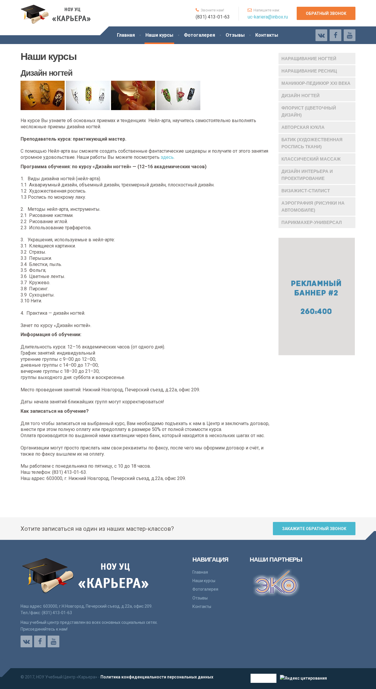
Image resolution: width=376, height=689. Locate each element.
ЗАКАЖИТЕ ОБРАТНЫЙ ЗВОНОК (314, 528)
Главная (126, 35)
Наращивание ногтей (308, 58)
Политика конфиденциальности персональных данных (156, 677)
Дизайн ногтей (300, 95)
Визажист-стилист (305, 190)
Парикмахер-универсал (311, 222)
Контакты (266, 35)
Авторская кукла (303, 127)
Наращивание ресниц (309, 70)
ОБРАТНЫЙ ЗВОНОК (326, 13)
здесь (167, 157)
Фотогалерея (199, 35)
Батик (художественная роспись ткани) (312, 143)
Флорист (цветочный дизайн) (308, 111)
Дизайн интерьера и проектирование (307, 175)
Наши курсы (159, 35)
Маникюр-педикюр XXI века (315, 83)
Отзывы (235, 35)
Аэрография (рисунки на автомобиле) (313, 207)
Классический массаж (311, 158)
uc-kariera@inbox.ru (268, 17)
